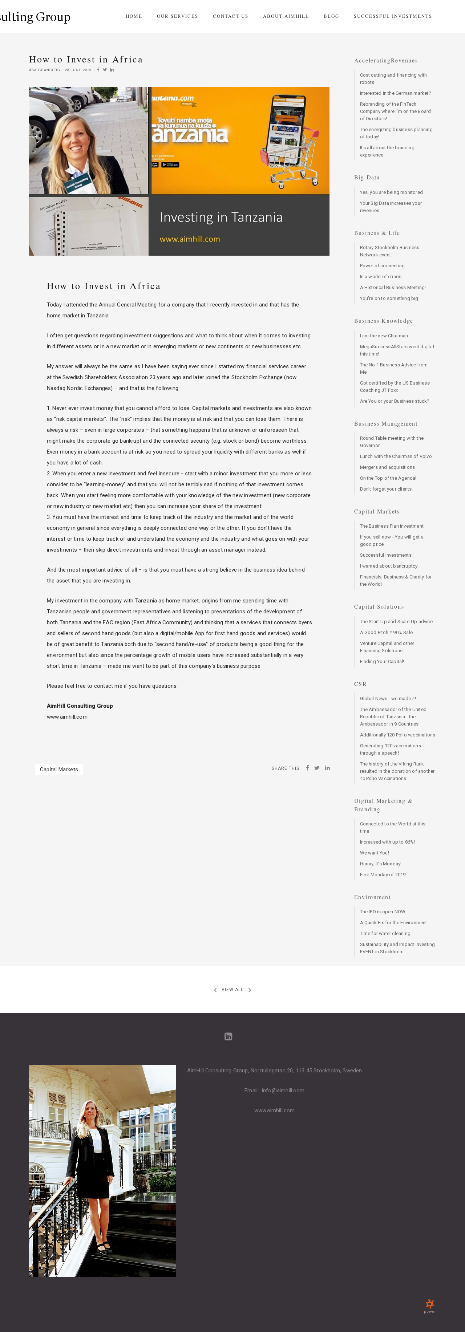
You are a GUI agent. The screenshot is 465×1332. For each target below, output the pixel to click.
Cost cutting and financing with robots (393, 78)
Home (134, 16)
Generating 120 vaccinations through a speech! (390, 749)
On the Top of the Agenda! (388, 478)
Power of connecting (382, 265)
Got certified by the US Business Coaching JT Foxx (395, 386)
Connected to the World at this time (393, 827)
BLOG (331, 16)
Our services (177, 16)
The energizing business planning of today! (396, 133)
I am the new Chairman (384, 335)
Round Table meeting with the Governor (392, 441)
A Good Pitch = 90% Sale (386, 632)
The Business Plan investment (392, 526)
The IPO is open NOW (383, 911)
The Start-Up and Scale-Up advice (396, 621)
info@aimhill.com (283, 1090)
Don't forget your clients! (386, 489)
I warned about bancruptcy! (389, 566)
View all (232, 989)
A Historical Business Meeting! (393, 287)
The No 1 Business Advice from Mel (394, 368)
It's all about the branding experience (387, 151)
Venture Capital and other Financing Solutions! (387, 647)
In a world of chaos (381, 276)
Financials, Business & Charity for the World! (396, 580)
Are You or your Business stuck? (395, 401)
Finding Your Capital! (382, 661)
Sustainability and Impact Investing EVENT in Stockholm (397, 948)
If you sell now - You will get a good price (392, 540)
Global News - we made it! (388, 698)
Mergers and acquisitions (387, 467)
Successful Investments (393, 16)
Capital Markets (59, 769)
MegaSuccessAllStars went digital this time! (397, 350)
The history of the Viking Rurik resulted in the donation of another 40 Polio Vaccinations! (397, 771)
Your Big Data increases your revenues (391, 206)
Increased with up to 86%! (387, 842)
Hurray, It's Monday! (381, 863)
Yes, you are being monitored (391, 192)
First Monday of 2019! (383, 874)
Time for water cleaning (385, 933)
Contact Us (230, 16)
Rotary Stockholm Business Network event (390, 251)
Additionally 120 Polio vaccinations (398, 735)
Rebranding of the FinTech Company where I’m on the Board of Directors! (395, 111)
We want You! (374, 853)
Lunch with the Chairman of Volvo (396, 456)
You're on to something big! (390, 298)
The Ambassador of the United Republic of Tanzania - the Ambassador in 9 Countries (393, 717)
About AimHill (286, 16)
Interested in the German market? (395, 93)
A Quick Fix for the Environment (393, 922)
